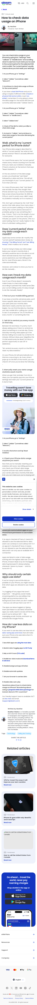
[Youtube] (21, 988)
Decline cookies (18, 525)
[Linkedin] (16, 988)
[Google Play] (26, 395)
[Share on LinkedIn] (21, 740)
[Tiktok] (30, 988)
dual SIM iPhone (18, 91)
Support (5, 950)
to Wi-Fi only (27, 648)
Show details (26, 509)
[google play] (18, 901)
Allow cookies (18, 519)
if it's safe (21, 653)
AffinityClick (22, 994)
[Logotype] (6, 3)
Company (5, 958)
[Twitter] (12, 988)
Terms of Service (8, 998)
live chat (8, 699)
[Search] (27, 3)
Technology (11, 733)
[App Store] (11, 395)
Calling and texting (24, 733)
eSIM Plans (6, 934)
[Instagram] (25, 988)
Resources (6, 942)
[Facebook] (7, 988)
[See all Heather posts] (18, 719)
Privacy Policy (19, 998)
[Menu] (33, 3)
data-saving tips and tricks (12, 633)
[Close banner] (34, 479)
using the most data (24, 643)
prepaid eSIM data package (20, 690)
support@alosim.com (11, 701)
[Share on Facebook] (16, 740)
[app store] (18, 895)
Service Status (29, 998)
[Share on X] (18, 740)
